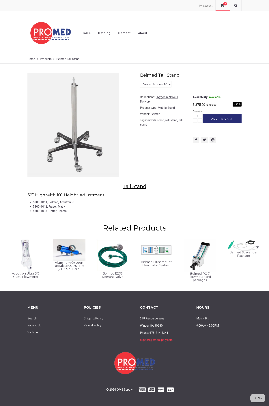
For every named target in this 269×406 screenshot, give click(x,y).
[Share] (196, 140)
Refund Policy (92, 325)
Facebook (34, 325)
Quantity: (198, 111)
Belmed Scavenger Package (243, 254)
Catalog (104, 33)
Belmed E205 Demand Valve (112, 275)
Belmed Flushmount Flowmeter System (156, 263)
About (142, 33)
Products (46, 59)
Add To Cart (222, 118)
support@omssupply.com (156, 340)
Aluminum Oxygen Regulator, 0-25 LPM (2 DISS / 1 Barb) (69, 266)
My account (205, 5)
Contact (124, 33)
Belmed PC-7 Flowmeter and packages (199, 277)
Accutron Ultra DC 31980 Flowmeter (25, 275)
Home (86, 33)
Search (32, 318)
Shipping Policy (93, 318)
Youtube (32, 332)
